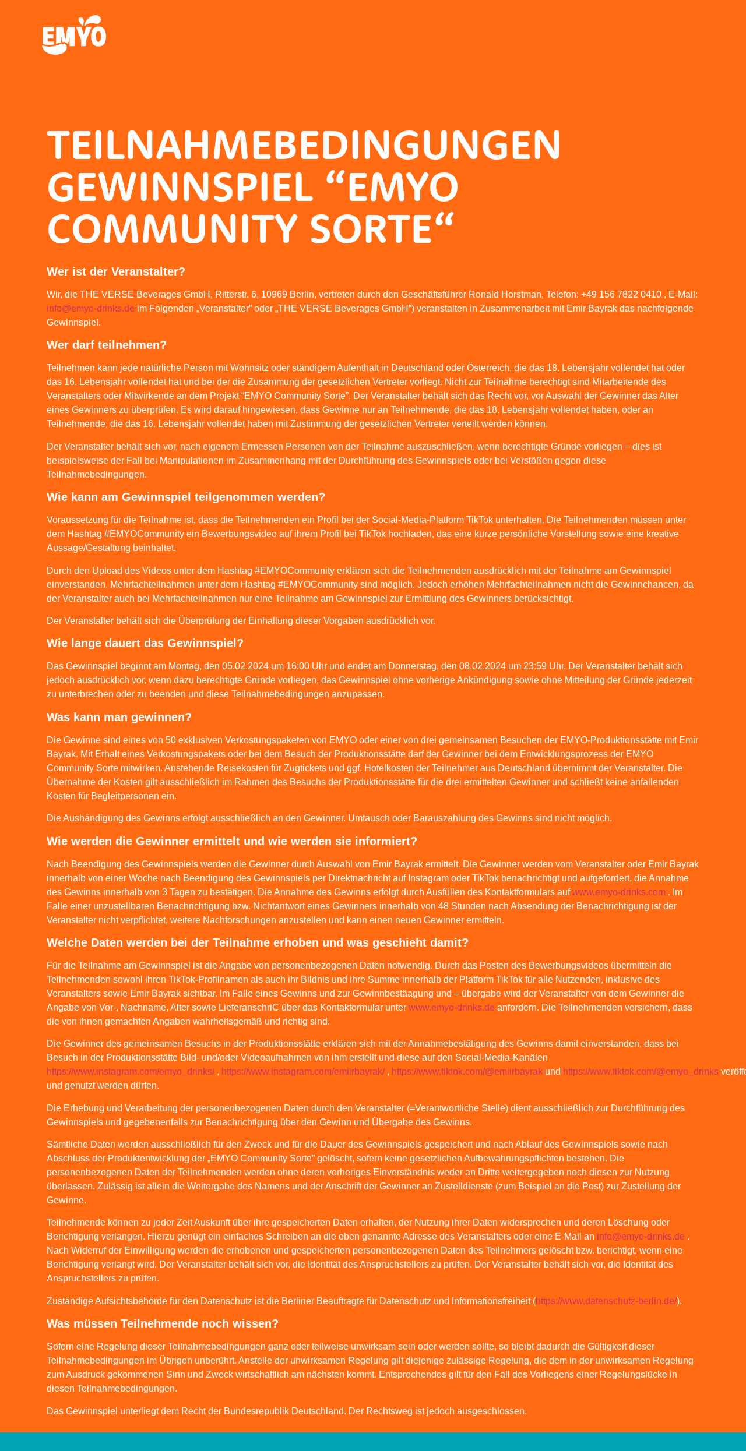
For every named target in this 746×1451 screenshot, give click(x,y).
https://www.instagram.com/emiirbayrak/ (303, 1071)
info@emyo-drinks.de (91, 308)
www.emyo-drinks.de (452, 1007)
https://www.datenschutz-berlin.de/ (606, 1301)
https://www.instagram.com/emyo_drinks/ (130, 1071)
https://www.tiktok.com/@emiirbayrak (467, 1071)
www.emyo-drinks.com (619, 892)
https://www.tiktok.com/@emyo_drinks (641, 1071)
